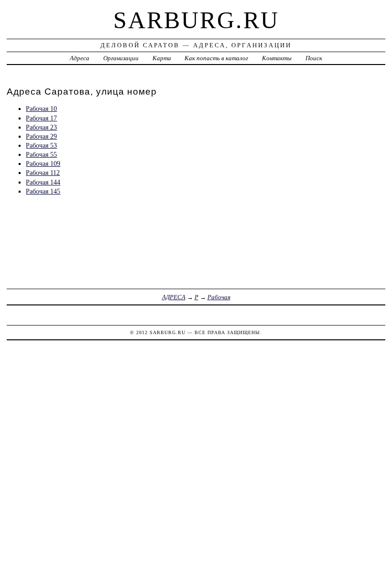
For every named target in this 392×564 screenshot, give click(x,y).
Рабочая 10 (41, 108)
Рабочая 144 (43, 182)
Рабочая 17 (41, 118)
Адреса (79, 58)
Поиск (313, 58)
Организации (121, 58)
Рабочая (218, 297)
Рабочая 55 (41, 154)
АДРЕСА (173, 297)
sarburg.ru (196, 20)
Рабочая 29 (41, 136)
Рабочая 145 (43, 191)
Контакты (277, 58)
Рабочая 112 (43, 172)
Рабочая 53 (41, 145)
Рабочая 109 (43, 163)
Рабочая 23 (41, 127)
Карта (161, 58)
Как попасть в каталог (216, 58)
